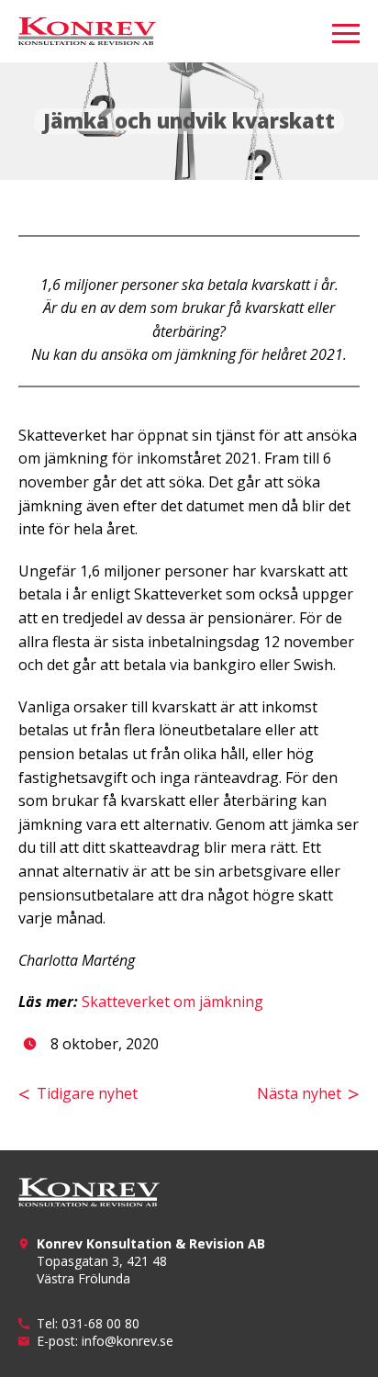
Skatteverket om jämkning (172, 1001)
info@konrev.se (127, 1340)
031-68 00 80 (100, 1323)
